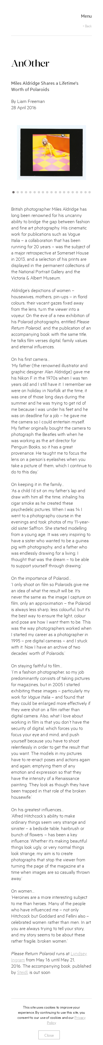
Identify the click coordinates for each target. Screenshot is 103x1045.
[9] (47, 192)
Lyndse (78, 953)
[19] (89, 192)
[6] (34, 192)
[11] (56, 192)
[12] (60, 192)
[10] (51, 192)
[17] (81, 192)
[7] (39, 192)
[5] (30, 192)
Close (49, 1035)
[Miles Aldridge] (33, 16)
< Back (87, 25)
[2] (18, 192)
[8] (43, 192)
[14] (68, 192)
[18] (85, 192)
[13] (64, 192)
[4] (26, 192)
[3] (22, 192)
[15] (73, 192)
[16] (77, 192)
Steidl (22, 972)
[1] (13, 192)
